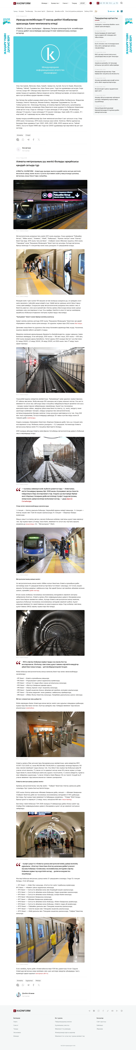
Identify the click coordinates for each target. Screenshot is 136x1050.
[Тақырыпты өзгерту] (92, 3)
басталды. (78, 323)
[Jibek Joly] (112, 11)
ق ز (114, 3)
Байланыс (100, 1025)
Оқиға (15, 1022)
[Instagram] (17, 139)
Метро (38, 980)
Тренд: (15, 11)
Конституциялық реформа (74, 11)
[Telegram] (28, 139)
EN (107, 3)
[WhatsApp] (22, 139)
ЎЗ (117, 3)
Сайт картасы (101, 1022)
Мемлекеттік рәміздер (63, 1029)
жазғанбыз (30, 708)
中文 (110, 3)
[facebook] (103, 1011)
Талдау (74, 3)
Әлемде (16, 1036)
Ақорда (21, 11)
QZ (101, 3)
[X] (38, 139)
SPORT (82, 3)
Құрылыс (29, 980)
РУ (104, 3)
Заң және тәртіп (40, 11)
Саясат (15, 1025)
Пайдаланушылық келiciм (63, 1022)
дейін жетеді (34, 590)
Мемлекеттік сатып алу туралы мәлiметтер (70, 1036)
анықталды (30, 524)
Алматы (20, 135)
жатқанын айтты (42, 973)
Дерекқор (50, 11)
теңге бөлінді (67, 799)
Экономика (17, 1032)
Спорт (28, 135)
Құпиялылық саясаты (62, 1025)
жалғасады (31, 418)
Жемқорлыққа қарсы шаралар (65, 1032)
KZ (98, 3)
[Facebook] (33, 139)
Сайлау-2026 (88, 11)
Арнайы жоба (59, 11)
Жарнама (100, 1029)
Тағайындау (29, 11)
